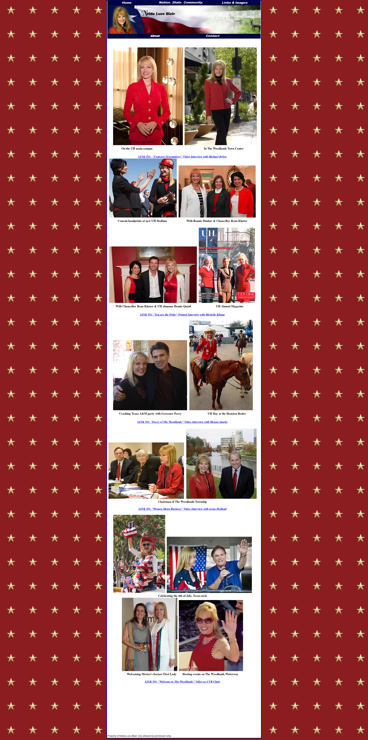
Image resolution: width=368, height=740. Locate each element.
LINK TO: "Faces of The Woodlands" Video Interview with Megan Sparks (182, 422)
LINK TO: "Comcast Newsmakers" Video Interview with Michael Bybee (182, 157)
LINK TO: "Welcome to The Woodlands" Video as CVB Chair (182, 682)
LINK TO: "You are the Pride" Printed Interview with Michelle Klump (182, 315)
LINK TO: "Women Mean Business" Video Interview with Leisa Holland (183, 509)
